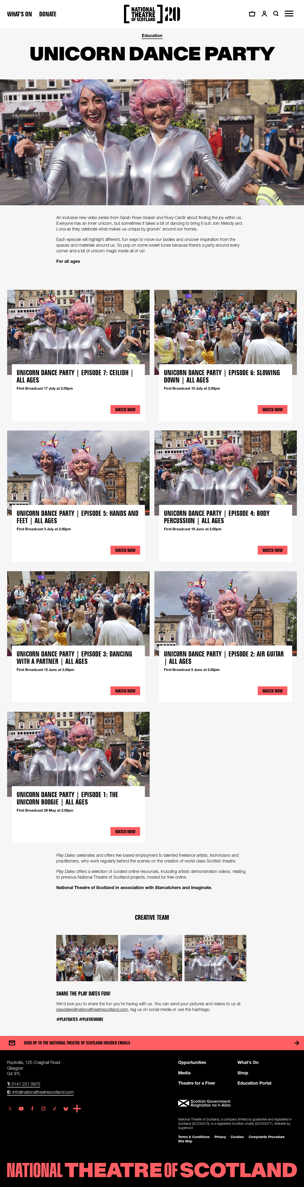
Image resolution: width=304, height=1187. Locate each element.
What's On (248, 1062)
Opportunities (192, 1062)
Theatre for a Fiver (196, 1083)
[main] (152, 527)
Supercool (185, 1128)
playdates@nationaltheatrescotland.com (92, 1009)
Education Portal (254, 1083)
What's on (19, 14)
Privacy (220, 1137)
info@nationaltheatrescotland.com (40, 1092)
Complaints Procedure (267, 1137)
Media (184, 1072)
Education (152, 35)
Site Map (185, 1141)
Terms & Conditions (194, 1137)
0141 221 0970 (23, 1083)
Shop (243, 1072)
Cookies (237, 1137)
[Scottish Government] (237, 1103)
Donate (48, 14)
